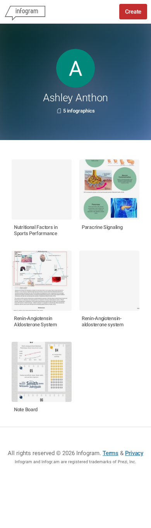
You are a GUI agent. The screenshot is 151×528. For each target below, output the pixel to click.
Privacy (134, 453)
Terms (110, 453)
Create (133, 11)
